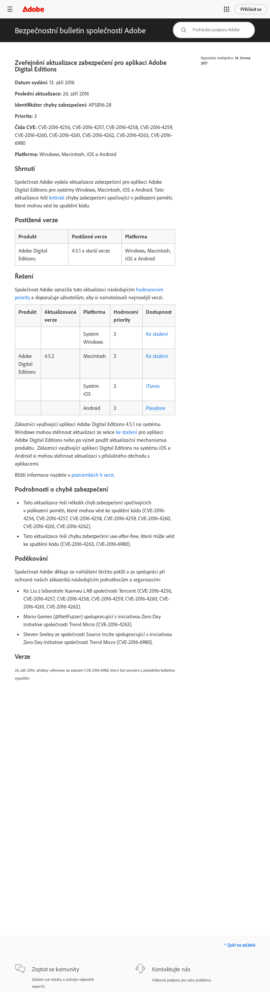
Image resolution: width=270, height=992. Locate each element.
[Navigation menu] (10, 9)
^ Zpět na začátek (239, 945)
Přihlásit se (250, 9)
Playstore (156, 408)
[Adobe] (33, 9)
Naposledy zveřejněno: (217, 58)
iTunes (153, 386)
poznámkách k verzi (92, 474)
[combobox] (214, 30)
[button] (226, 9)
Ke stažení (157, 334)
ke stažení (126, 432)
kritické (57, 197)
